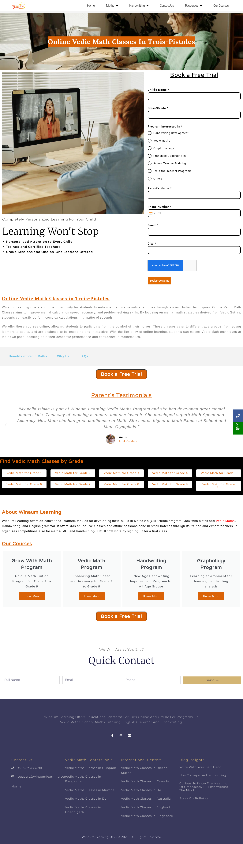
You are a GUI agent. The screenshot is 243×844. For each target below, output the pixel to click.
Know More (32, 596)
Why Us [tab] (63, 356)
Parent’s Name (160, 188)
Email (153, 225)
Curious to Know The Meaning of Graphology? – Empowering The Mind (204, 787)
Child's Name (158, 89)
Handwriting (137, 5)
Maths (110, 5)
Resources (191, 5)
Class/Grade (158, 108)
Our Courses (221, 5)
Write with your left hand (200, 767)
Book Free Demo (159, 280)
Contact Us (167, 5)
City (152, 243)
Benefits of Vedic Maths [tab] (28, 356)
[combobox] (154, 213)
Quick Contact (121, 661)
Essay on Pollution (194, 798)
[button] (6, 425)
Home (91, 5)
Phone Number (160, 207)
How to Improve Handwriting (202, 775)
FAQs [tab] (84, 356)
